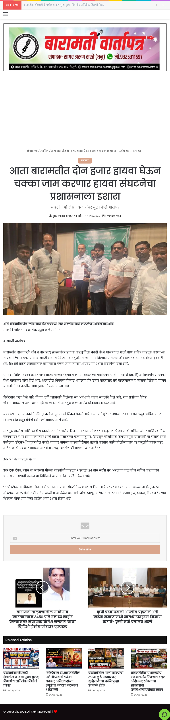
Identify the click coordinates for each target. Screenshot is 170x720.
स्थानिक (44, 151)
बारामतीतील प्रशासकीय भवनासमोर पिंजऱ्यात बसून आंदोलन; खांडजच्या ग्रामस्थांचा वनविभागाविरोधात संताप (148, 681)
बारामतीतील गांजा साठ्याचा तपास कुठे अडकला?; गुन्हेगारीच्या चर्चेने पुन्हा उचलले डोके (105, 679)
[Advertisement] (85, 106)
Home (33, 151)
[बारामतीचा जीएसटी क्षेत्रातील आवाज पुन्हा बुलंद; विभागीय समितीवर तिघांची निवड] (21, 658)
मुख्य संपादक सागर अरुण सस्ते (66, 216)
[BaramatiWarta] (85, 47)
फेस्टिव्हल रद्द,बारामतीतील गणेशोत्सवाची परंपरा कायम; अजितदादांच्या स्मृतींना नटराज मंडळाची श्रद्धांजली (75, 5)
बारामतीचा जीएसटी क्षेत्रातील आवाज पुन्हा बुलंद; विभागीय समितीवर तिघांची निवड (21, 679)
